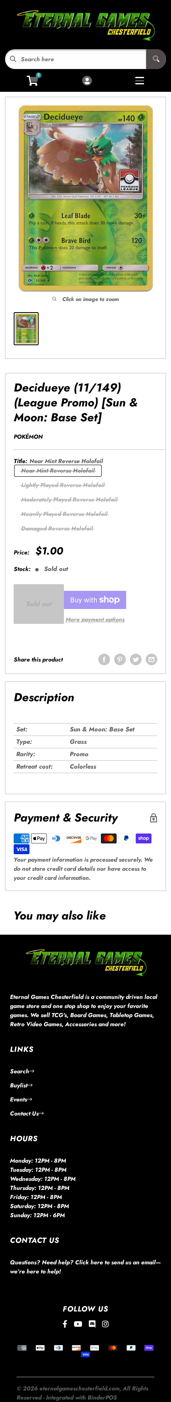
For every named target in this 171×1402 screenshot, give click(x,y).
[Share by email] (151, 659)
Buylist (18, 1085)
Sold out (38, 604)
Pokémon (28, 436)
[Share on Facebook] (104, 659)
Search (19, 1071)
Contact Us (24, 1113)
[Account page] (87, 81)
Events (18, 1099)
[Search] (156, 59)
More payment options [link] (95, 619)
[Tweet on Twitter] (136, 659)
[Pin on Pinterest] (120, 659)
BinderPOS (102, 1397)
